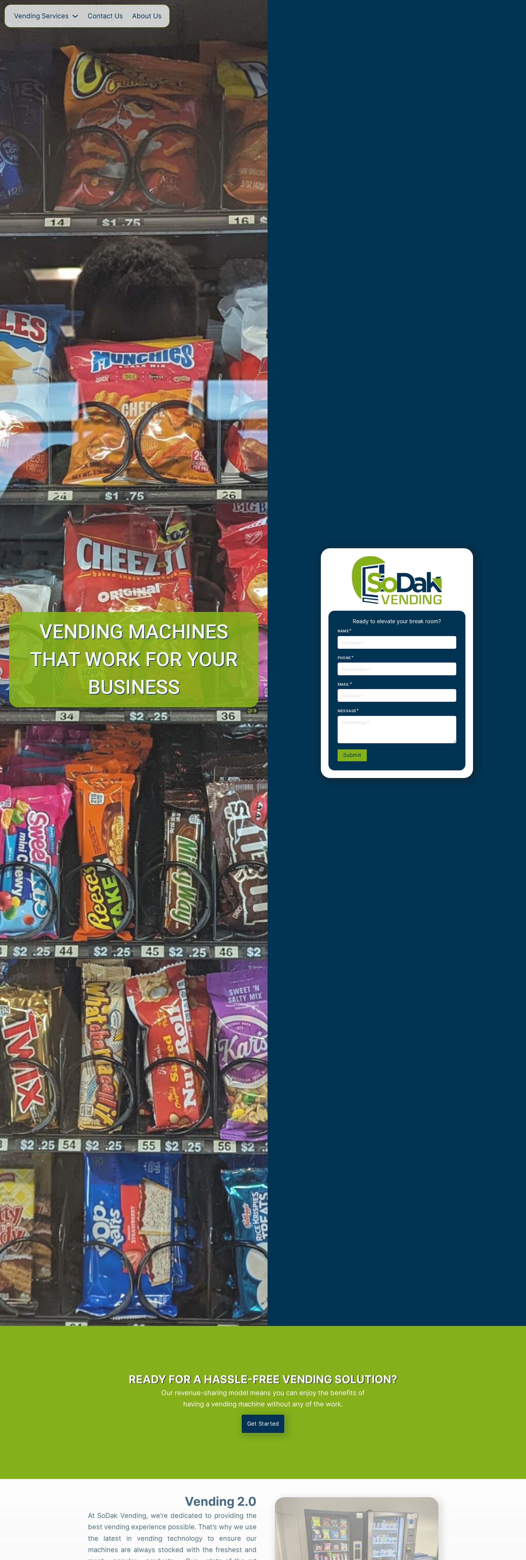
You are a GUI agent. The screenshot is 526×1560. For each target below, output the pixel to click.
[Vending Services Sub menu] (75, 16)
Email (343, 684)
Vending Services (41, 16)
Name (343, 631)
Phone (344, 658)
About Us (147, 16)
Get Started (263, 1423)
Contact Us (105, 16)
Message (347, 711)
